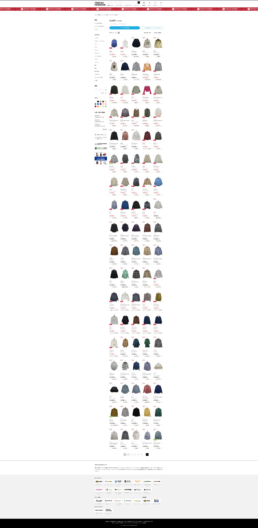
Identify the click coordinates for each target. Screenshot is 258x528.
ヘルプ (140, 522)
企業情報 (107, 521)
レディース (99, 26)
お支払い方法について (102, 134)
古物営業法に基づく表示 (122, 521)
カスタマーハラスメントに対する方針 (131, 522)
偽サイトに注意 (115, 522)
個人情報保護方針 (113, 521)
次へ (147, 454)
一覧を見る (104, 129)
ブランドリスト (119, 5)
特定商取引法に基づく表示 (132, 521)
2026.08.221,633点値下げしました (100, 125)
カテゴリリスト (128, 5)
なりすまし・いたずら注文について (102, 138)
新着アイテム (110, 5)
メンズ (98, 23)
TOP (95, 14)
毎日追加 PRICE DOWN (129, 9)
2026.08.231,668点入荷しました (99, 120)
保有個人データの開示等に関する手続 (145, 521)
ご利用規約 (121, 522)
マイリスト (136, 5)
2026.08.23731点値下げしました (99, 116)
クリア (102, 93)
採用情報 (144, 522)
